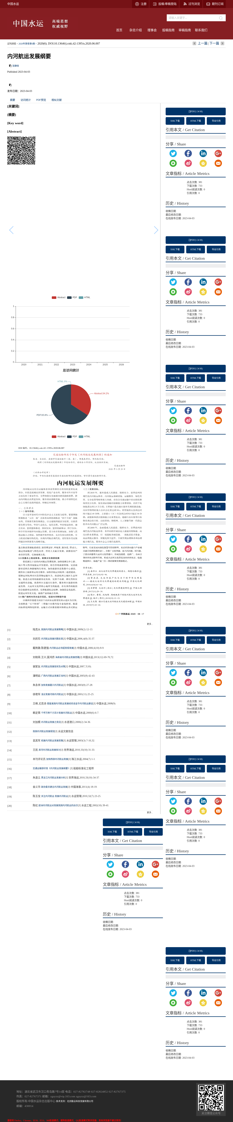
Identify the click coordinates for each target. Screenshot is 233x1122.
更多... (150, 624)
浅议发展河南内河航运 (52, 694)
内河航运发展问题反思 (52, 639)
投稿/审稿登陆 (167, 3)
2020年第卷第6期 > (28, 43)
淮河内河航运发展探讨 (49, 750)
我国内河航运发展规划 (44, 731)
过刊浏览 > (12, 43)
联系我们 (201, 30)
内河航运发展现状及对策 (53, 666)
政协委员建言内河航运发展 (54, 787)
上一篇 (203, 43)
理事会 (152, 30)
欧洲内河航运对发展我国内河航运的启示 (58, 805)
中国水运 (13, 3)
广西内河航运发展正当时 (53, 676)
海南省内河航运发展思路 (67, 657)
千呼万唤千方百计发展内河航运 (56, 713)
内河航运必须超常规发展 (62, 648)
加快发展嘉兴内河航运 (52, 685)
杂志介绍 (135, 30)
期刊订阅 (218, 3)
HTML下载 (195, 121)
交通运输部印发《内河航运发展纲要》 (51, 768)
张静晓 (15, 66)
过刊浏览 (194, 3)
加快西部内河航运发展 (57, 759)
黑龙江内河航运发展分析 (53, 777)
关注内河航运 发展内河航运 (54, 796)
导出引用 (216, 121)
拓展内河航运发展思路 (52, 740)
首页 (119, 30)
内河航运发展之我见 (51, 722)
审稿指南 (185, 30)
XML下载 (175, 121)
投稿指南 (168, 30)
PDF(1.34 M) (197, 111)
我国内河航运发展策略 (52, 629)
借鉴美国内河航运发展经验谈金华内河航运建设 (70, 703)
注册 (144, 3)
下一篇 (214, 43)
